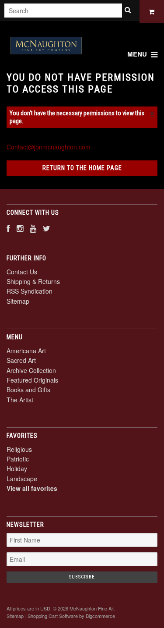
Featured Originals (32, 380)
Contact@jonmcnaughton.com (49, 146)
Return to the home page (82, 167)
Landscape (22, 478)
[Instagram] (20, 228)
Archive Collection (31, 370)
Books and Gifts (28, 389)
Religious (19, 449)
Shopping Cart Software (53, 615)
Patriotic (18, 458)
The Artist (20, 399)
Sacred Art (21, 360)
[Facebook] (8, 228)
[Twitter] (46, 228)
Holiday (17, 468)
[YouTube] (33, 228)
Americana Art (26, 350)
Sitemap (18, 301)
